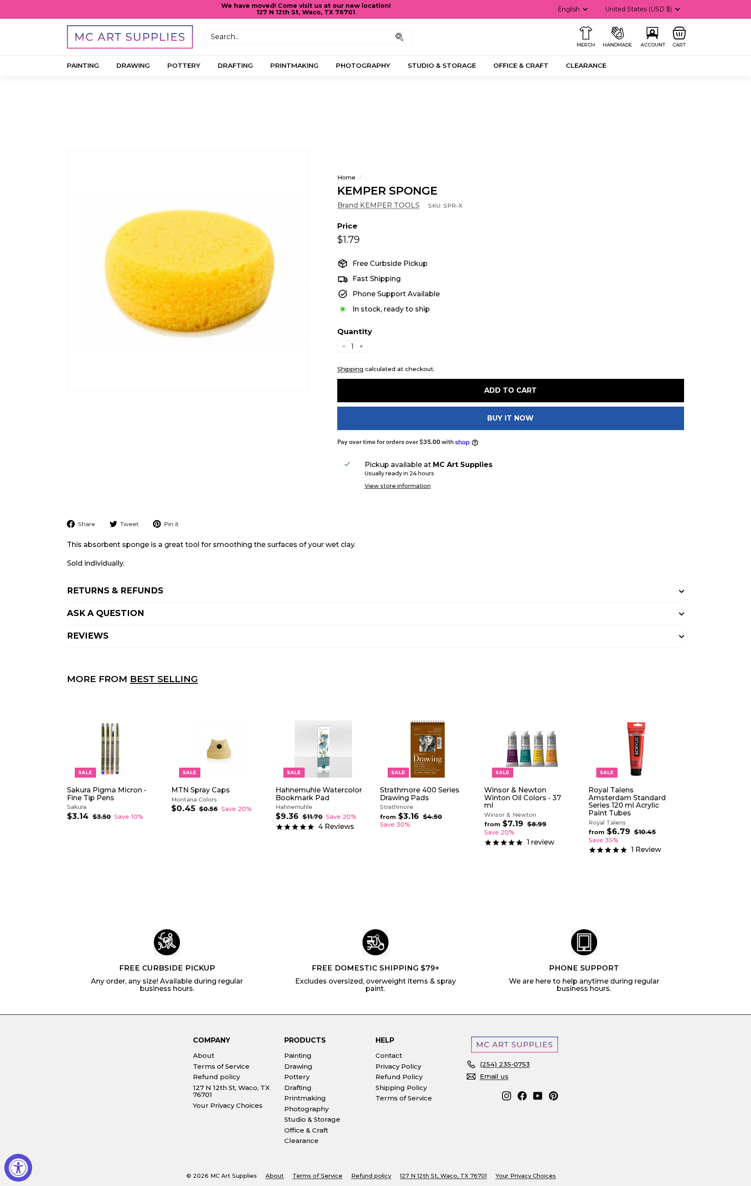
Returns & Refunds (115, 591)
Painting (83, 65)
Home (346, 177)
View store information (398, 486)
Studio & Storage (442, 65)
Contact (389, 1055)
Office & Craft (520, 65)
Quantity (354, 332)
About (203, 1055)
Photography (363, 65)
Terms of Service (221, 1066)
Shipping (350, 368)
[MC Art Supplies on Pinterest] (553, 1095)
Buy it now (510, 418)
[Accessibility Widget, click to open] (18, 1168)
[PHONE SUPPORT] (584, 942)
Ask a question (105, 613)
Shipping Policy (401, 1087)
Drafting (235, 65)
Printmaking (294, 65)
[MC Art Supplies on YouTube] (537, 1095)
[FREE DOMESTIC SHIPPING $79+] (375, 942)
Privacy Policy (398, 1066)
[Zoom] (187, 271)
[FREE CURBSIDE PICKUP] (167, 942)
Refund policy (216, 1077)
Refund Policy (399, 1077)
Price (347, 226)
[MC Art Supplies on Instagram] (506, 1095)
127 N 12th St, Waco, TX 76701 (231, 1091)
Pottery (183, 65)
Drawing (133, 65)
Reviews (88, 636)
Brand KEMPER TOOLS (378, 205)
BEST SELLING (164, 678)
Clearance (586, 65)
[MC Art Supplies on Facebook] (522, 1095)
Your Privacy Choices (228, 1105)
